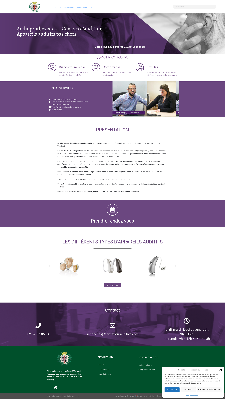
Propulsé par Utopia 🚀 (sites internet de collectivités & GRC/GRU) (146, 396)
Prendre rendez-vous (112, 221)
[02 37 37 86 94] (38, 325)
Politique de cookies (192, 395)
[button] (220, 370)
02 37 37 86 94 (38, 334)
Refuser (188, 390)
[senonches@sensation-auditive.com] (112, 325)
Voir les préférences (209, 390)
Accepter (172, 390)
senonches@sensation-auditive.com (112, 334)
